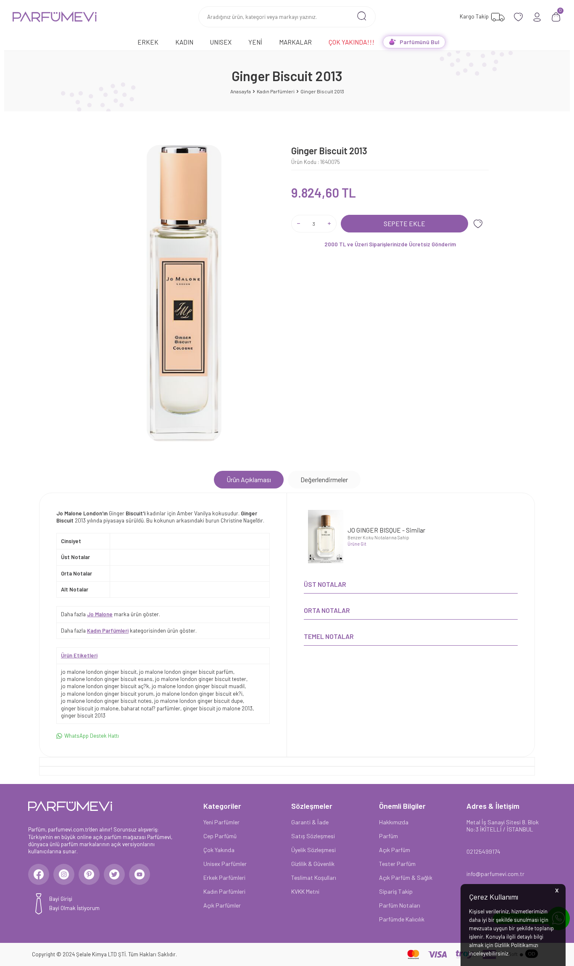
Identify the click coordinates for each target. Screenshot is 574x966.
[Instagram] (63, 874)
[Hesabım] (537, 17)
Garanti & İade (310, 822)
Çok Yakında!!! (351, 42)
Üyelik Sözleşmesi (313, 849)
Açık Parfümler (222, 905)
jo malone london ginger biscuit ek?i (199, 693)
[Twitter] (114, 874)
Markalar (295, 42)
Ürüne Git (357, 543)
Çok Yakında (218, 849)
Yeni (255, 42)
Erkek (147, 42)
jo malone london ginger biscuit (99, 671)
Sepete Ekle (404, 223)
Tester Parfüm (397, 863)
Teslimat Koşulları (313, 877)
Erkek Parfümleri (224, 877)
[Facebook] (38, 874)
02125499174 (483, 851)
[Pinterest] (89, 874)
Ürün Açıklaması (248, 479)
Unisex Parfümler (225, 863)
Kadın (184, 42)
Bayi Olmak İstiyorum (74, 908)
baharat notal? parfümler (150, 708)
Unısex (221, 42)
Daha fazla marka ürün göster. (110, 614)
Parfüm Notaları (399, 905)
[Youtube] (139, 874)
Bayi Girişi (60, 898)
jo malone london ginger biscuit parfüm (186, 671)
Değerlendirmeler (324, 479)
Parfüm (388, 835)
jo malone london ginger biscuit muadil (198, 686)
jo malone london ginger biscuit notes (106, 700)
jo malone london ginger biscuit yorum (107, 693)
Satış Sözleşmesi (313, 835)
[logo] (55, 16)
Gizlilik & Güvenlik (312, 863)
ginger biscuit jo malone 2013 (218, 708)
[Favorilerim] (518, 17)
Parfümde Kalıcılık (401, 919)
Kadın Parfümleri (276, 91)
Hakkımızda (393, 822)
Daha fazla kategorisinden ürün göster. (129, 630)
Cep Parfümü (220, 835)
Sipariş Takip (396, 891)
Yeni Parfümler (221, 822)
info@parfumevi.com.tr (495, 873)
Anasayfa (240, 91)
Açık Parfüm (394, 849)
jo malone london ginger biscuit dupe (198, 700)
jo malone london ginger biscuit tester (200, 679)
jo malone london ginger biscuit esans (107, 679)
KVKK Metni (305, 891)
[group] (184, 293)
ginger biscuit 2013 (83, 715)
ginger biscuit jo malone (89, 708)
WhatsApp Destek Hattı (91, 735)
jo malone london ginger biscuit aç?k (105, 686)
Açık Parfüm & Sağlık (405, 877)
